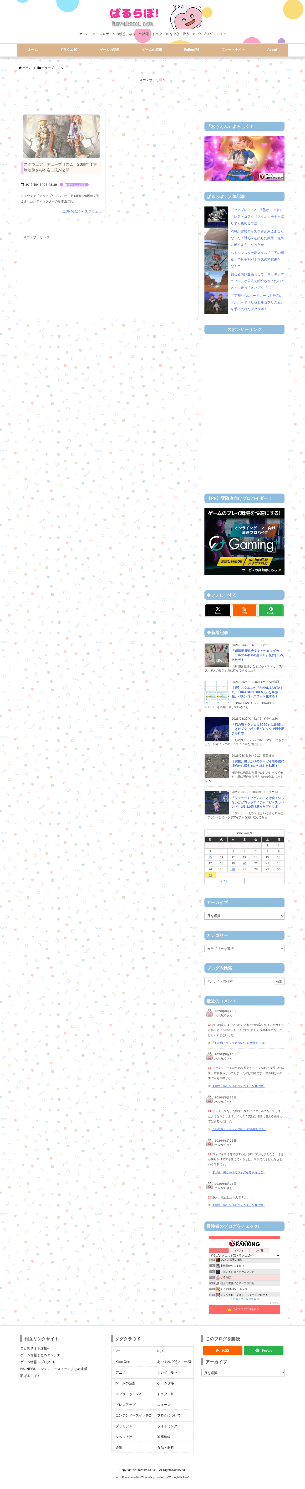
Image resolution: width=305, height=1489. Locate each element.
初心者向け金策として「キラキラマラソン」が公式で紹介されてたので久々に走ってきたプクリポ (257, 280)
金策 (119, 1447)
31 (210, 875)
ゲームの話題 (76, 184)
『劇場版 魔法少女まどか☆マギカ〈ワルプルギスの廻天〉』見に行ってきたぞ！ (258, 655)
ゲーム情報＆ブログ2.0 (37, 1362)
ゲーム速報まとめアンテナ (40, 1355)
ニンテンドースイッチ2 (133, 1415)
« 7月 (224, 881)
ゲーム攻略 (165, 1383)
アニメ (121, 1372)
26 (233, 869)
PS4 (160, 1351)
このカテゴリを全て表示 (244, 1299)
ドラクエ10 (165, 1394)
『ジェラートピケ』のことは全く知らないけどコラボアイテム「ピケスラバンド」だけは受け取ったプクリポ (258, 802)
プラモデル (124, 1426)
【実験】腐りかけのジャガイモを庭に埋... (238, 1086)
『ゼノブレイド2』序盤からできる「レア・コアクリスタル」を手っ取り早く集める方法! (257, 216)
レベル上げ (124, 1437)
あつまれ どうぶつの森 (174, 1362)
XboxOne (123, 1362)
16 (278, 857)
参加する (274, 1303)
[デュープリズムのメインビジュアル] (61, 136)
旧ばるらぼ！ (30, 1376)
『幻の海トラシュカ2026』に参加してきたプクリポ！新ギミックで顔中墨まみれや (258, 728)
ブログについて (169, 1415)
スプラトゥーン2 (128, 1394)
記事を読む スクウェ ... (82, 211)
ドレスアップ (126, 1404)
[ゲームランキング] (244, 158)
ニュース (164, 1404)
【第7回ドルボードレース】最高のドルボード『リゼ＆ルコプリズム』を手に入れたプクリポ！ (257, 302)
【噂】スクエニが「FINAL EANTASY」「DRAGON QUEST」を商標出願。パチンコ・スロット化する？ (257, 692)
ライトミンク (167, 1426)
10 (210, 857)
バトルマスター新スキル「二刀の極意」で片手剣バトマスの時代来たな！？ (257, 259)
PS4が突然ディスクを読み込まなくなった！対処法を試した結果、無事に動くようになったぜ (257, 238)
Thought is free (178, 1477)
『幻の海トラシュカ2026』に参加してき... (239, 1043)
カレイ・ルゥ (167, 1372)
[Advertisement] (152, 94)
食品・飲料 (165, 1447)
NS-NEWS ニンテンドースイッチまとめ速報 (53, 1369)
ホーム (27, 68)
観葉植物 (164, 1437)
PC (118, 1351)
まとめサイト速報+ (34, 1348)
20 (244, 863)
